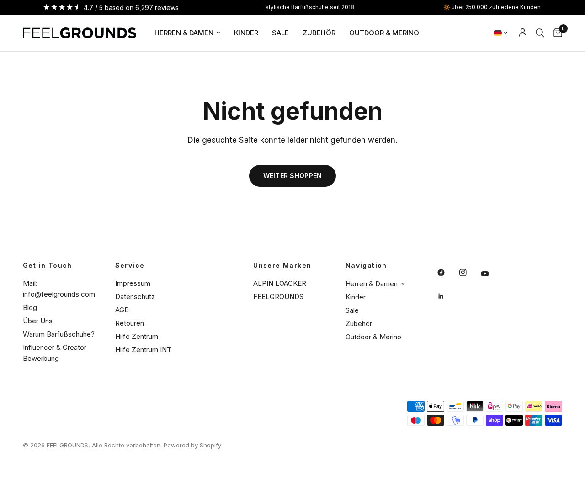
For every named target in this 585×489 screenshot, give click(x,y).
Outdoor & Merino (384, 32)
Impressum (132, 283)
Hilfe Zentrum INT (143, 349)
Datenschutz (135, 296)
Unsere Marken (282, 265)
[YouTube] (491, 274)
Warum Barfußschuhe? (59, 334)
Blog (30, 307)
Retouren (129, 323)
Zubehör (319, 32)
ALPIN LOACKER (279, 283)
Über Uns (38, 320)
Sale (280, 32)
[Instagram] (469, 272)
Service (130, 265)
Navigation (366, 265)
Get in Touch (47, 265)
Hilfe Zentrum (136, 336)
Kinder (246, 32)
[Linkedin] (447, 296)
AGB (122, 309)
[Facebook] (447, 272)
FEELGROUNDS (278, 296)
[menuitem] (187, 33)
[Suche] (540, 33)
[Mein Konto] (522, 33)
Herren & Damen (183, 32)
